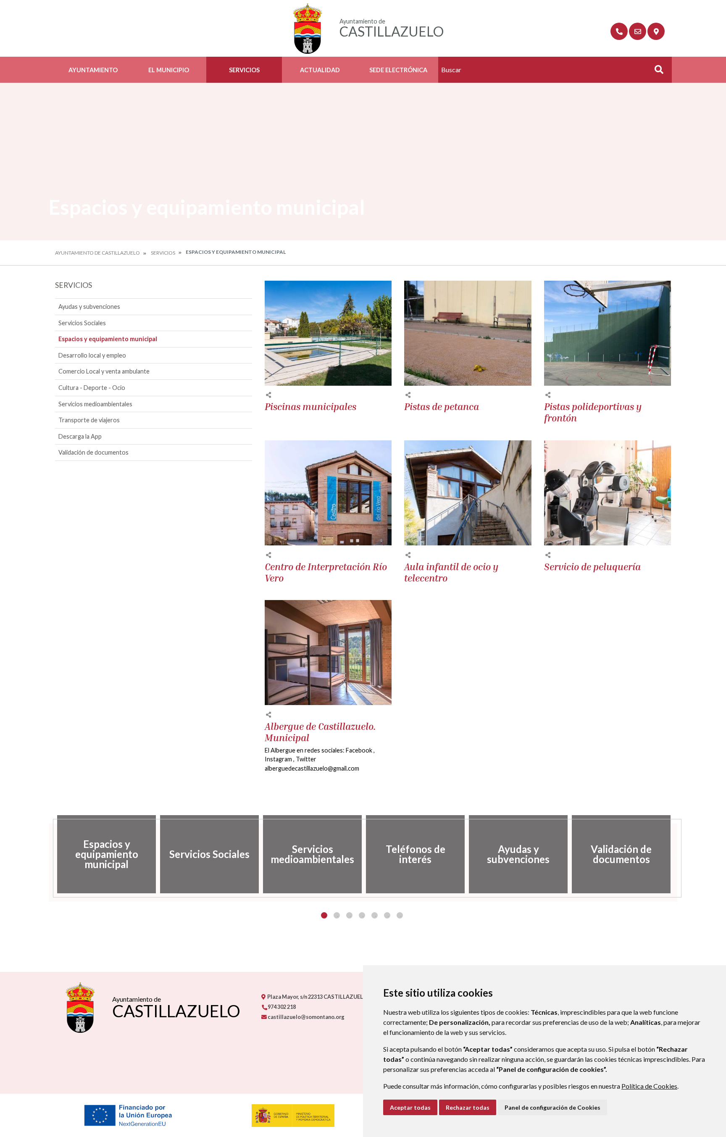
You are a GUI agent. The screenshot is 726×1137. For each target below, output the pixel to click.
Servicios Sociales (82, 322)
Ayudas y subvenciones (89, 306)
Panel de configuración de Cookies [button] (552, 1107)
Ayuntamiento (93, 70)
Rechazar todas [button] (467, 1107)
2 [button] (337, 915)
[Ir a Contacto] (637, 31)
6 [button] (387, 915)
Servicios (244, 70)
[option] (106, 854)
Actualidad (320, 70)
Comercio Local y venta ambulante (104, 371)
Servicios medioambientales (95, 404)
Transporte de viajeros (89, 420)
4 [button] (362, 915)
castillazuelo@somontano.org (306, 1016)
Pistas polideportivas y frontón (593, 412)
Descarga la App (80, 436)
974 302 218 (281, 1006)
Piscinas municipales (310, 406)
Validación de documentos (93, 452)
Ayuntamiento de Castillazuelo (97, 253)
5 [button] (374, 915)
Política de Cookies (649, 1086)
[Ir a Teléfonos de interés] (619, 31)
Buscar (656, 72)
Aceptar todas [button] (410, 1107)
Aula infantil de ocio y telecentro (451, 572)
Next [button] (677, 854)
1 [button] (324, 915)
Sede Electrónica (398, 70)
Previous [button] (49, 854)
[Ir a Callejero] (656, 31)
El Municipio (168, 70)
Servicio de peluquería (592, 566)
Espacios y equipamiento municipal (107, 338)
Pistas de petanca (441, 406)
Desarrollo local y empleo (92, 355)
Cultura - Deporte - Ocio (91, 387)
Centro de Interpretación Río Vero (326, 572)
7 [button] (400, 915)
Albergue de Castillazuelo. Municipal (320, 732)
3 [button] (349, 915)
